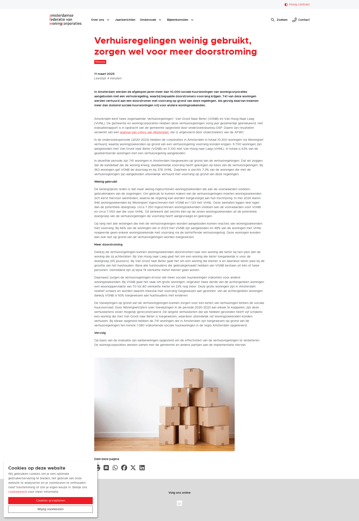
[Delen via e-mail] (106, 467)
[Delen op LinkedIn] (142, 467)
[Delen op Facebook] (124, 467)
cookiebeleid (17, 492)
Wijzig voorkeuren (50, 509)
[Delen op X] (133, 467)
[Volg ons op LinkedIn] (179, 503)
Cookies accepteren (50, 500)
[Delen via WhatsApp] (115, 467)
